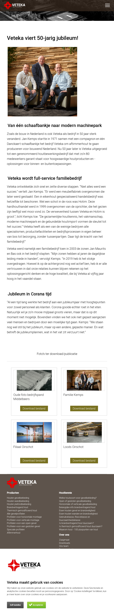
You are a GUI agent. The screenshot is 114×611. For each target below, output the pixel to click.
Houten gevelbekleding (18, 498)
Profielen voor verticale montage (23, 520)
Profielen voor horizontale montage (24, 517)
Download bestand (34, 408)
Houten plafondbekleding (19, 504)
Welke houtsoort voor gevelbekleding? (78, 498)
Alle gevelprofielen (16, 513)
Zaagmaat (64, 539)
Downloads (64, 543)
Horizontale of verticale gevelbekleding (78, 504)
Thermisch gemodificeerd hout (22, 510)
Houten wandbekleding (18, 501)
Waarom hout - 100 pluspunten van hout (78, 529)
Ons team (64, 546)
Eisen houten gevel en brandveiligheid (77, 510)
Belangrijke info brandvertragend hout (77, 507)
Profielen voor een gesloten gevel (23, 526)
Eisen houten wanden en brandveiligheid (78, 513)
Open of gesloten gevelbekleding (75, 501)
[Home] (22, 483)
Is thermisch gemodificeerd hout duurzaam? (80, 526)
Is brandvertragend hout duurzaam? (76, 523)
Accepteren (38, 605)
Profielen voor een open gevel (21, 523)
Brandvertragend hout (17, 507)
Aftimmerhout (13, 532)
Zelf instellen (15, 605)
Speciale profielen (16, 529)
